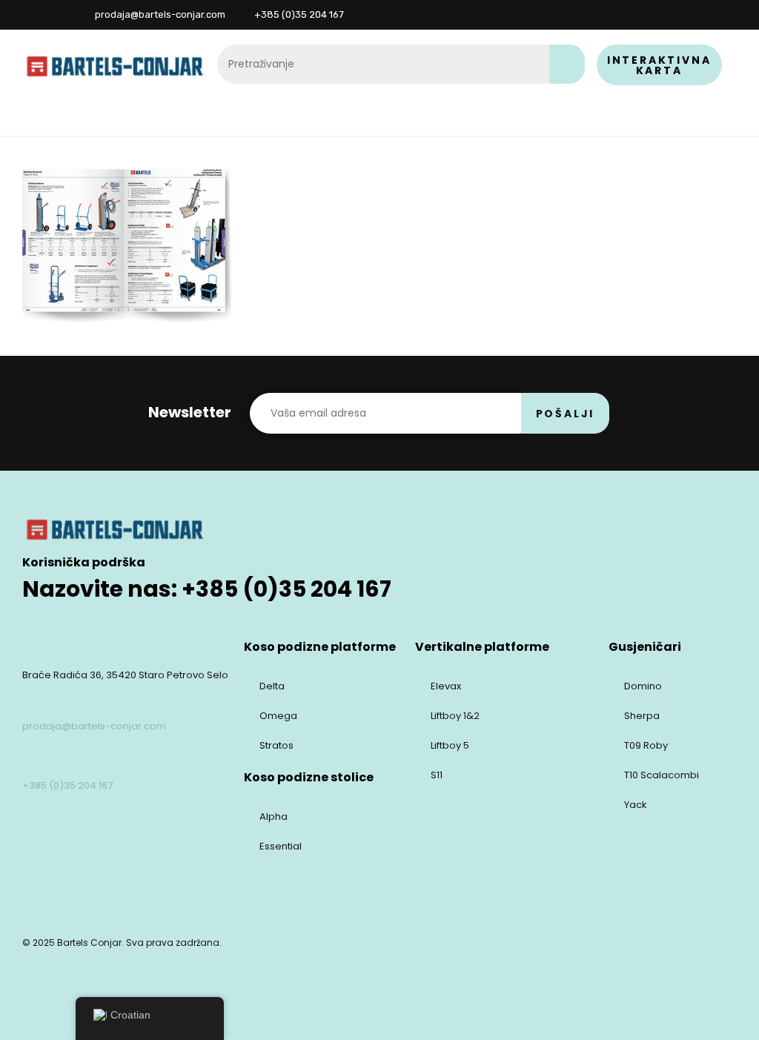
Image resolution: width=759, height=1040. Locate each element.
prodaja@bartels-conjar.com (94, 726)
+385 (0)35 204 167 (67, 785)
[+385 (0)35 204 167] (31, 758)
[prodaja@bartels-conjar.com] (31, 699)
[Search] (567, 64)
